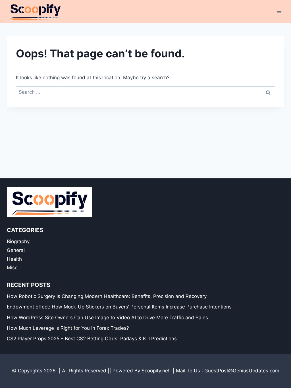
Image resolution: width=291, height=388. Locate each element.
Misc (12, 267)
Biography (18, 241)
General (16, 250)
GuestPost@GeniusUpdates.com (241, 371)
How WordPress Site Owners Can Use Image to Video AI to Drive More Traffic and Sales (107, 317)
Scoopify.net (156, 371)
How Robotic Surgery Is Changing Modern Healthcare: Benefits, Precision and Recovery (107, 296)
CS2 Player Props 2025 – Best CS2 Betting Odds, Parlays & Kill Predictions (92, 338)
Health (14, 259)
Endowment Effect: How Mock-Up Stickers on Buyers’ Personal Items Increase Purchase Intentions (119, 307)
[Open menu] (279, 11)
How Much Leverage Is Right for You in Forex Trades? (68, 328)
